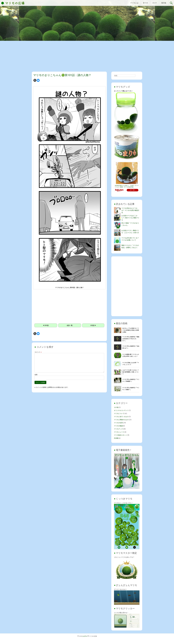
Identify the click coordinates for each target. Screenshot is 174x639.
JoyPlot (85, 636)
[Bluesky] (38, 80)
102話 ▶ (93, 325)
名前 (36, 374)
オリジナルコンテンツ (121, 410)
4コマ (155, 3)
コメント (38, 352)
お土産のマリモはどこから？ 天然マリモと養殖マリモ (130, 218)
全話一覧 (69, 325)
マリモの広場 (15, 3)
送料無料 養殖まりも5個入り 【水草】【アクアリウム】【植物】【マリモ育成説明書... (127, 186)
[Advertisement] (87, 56)
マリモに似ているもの (121, 416)
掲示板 (163, 3)
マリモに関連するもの (121, 420)
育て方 (145, 3)
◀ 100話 (46, 325)
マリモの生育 (118, 423)
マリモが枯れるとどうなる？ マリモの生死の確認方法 (130, 210)
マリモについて (119, 413)
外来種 (116, 438)
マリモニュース (119, 432)
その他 (116, 407)
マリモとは (134, 3)
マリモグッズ (118, 429)
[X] (34, 80)
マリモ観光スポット (120, 435)
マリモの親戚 (118, 426)
